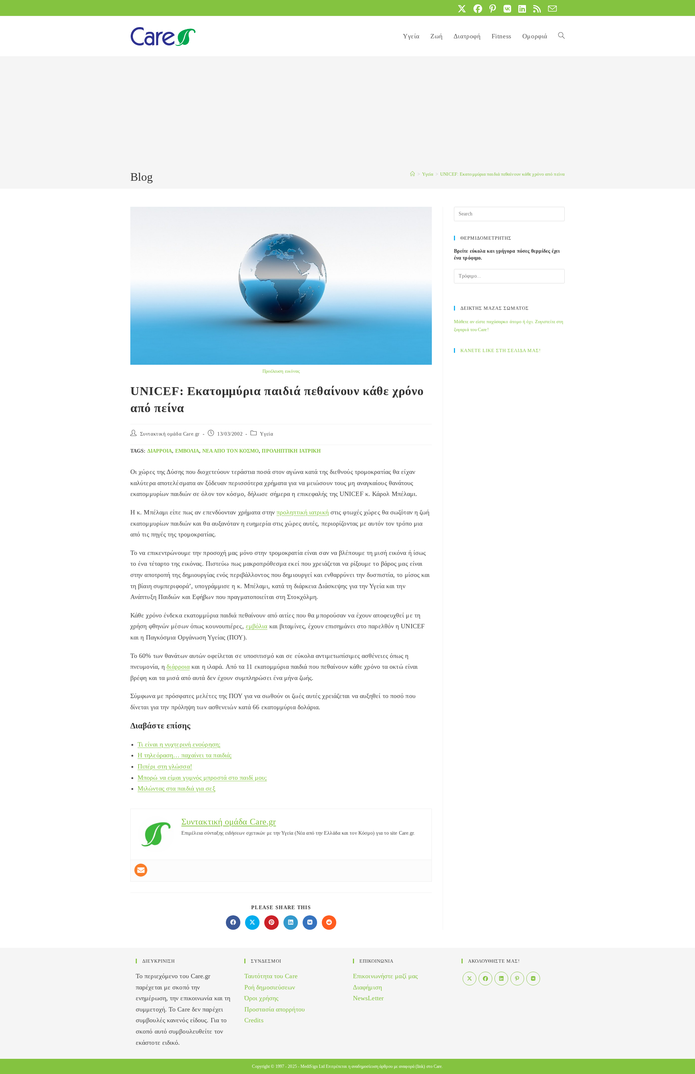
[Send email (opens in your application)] (550, 8)
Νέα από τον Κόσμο (230, 451)
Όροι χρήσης (261, 998)
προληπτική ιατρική (291, 451)
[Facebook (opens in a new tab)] (478, 8)
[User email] (140, 870)
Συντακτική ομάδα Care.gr (170, 434)
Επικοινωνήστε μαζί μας (385, 976)
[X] (469, 978)
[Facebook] (485, 978)
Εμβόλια (187, 451)
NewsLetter (368, 998)
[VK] (533, 978)
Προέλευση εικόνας (281, 371)
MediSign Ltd (312, 1066)
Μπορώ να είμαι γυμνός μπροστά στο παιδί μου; (202, 777)
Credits (254, 1020)
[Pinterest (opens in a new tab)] (493, 8)
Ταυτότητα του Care (271, 976)
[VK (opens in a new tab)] (507, 8)
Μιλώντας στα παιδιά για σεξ (176, 788)
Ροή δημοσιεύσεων (269, 987)
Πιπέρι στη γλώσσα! (165, 766)
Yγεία (266, 434)
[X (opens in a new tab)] (462, 8)
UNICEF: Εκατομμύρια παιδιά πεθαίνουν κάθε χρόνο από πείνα (502, 174)
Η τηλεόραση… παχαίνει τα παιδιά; (185, 755)
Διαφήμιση (367, 987)
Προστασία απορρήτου (274, 1009)
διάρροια (159, 451)
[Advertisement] (347, 114)
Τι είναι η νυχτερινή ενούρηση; (179, 744)
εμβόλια (257, 626)
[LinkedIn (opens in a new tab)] (522, 8)
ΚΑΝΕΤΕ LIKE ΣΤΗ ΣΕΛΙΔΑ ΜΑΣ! (500, 350)
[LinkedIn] (501, 978)
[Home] (412, 174)
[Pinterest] (517, 978)
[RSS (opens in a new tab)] (537, 8)
